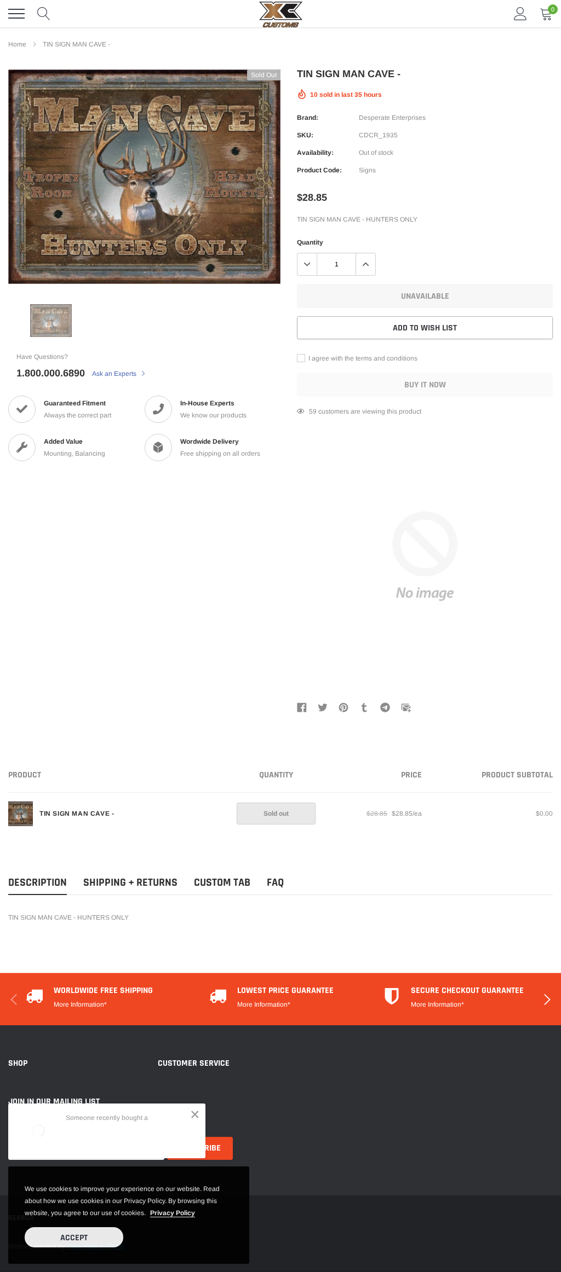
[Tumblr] (364, 707)
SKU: (305, 135)
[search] (43, 13)
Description (37, 883)
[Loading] (38, 1131)
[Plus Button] (365, 264)
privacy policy (172, 1213)
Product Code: (319, 170)
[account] (520, 14)
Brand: (307, 117)
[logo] (280, 13)
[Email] (406, 707)
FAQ (275, 883)
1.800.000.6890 (50, 373)
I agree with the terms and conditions (362, 358)
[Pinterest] (343, 707)
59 (313, 411)
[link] (27, 264)
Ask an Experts (115, 373)
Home (17, 44)
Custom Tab (222, 883)
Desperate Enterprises (392, 117)
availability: (315, 152)
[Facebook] (302, 707)
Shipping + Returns (130, 883)
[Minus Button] (307, 264)
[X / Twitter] (323, 707)
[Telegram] (385, 707)
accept (74, 1238)
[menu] (16, 13)
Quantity (310, 242)
